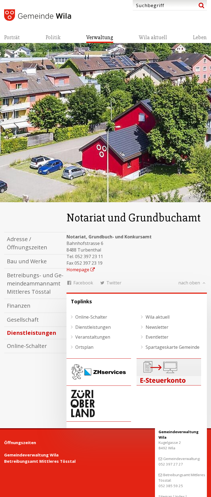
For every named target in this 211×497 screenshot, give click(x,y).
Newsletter (157, 327)
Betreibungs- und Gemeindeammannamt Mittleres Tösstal (35, 283)
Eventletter (157, 337)
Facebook (82, 283)
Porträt (12, 37)
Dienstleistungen (31, 332)
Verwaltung (99, 37)
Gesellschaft (23, 319)
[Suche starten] (201, 5)
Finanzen (18, 305)
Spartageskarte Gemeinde (172, 347)
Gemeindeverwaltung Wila (31, 455)
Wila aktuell (153, 37)
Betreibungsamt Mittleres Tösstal (40, 461)
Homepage (77, 270)
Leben (200, 37)
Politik (53, 37)
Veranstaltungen (92, 337)
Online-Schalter (27, 346)
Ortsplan (84, 347)
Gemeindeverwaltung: (181, 458)
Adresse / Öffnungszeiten (27, 243)
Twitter (113, 283)
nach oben (189, 283)
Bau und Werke (27, 261)
